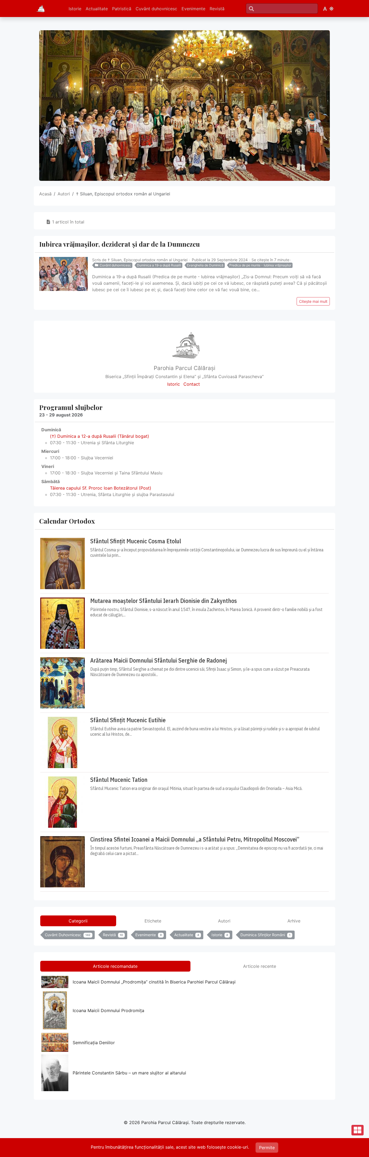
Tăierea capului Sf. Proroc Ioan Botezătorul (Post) (100, 488)
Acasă (45, 193)
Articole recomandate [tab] (115, 966)
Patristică (121, 8)
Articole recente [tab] (259, 966)
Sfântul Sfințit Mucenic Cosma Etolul (135, 541)
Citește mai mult (313, 301)
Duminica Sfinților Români (265, 934)
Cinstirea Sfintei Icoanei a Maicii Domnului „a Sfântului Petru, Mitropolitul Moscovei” (194, 839)
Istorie (75, 8)
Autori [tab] (224, 921)
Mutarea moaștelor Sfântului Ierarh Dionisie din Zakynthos (163, 601)
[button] (325, 8)
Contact (191, 384)
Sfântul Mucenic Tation (118, 779)
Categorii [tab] (78, 921)
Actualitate (97, 8)
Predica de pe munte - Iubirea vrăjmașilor (260, 265)
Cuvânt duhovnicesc (156, 8)
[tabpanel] (184, 936)
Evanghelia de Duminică (205, 265)
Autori (64, 193)
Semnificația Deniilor (94, 1042)
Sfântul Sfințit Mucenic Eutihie (128, 720)
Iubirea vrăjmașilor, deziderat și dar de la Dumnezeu (119, 244)
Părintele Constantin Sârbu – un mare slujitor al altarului (129, 1072)
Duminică (51, 429)
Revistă (217, 8)
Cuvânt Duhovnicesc (67, 934)
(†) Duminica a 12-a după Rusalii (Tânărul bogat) (99, 436)
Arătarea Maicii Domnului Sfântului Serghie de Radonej (158, 660)
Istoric (173, 384)
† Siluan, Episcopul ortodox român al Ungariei (147, 259)
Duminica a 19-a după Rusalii (159, 265)
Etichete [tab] (153, 921)
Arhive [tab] (293, 921)
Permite (267, 1147)
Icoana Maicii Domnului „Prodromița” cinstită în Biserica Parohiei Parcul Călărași (154, 982)
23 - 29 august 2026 (61, 415)
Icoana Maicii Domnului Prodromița (108, 1010)
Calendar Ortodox (67, 521)
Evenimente (193, 8)
